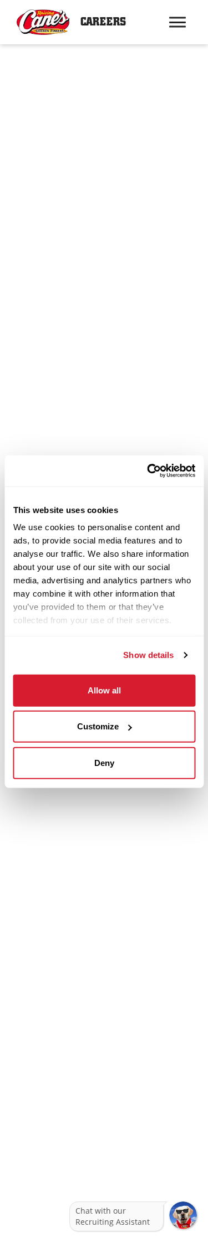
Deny (104, 762)
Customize (98, 726)
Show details (148, 655)
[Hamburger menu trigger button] (177, 22)
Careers (103, 21)
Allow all (104, 690)
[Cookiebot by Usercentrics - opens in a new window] (148, 471)
